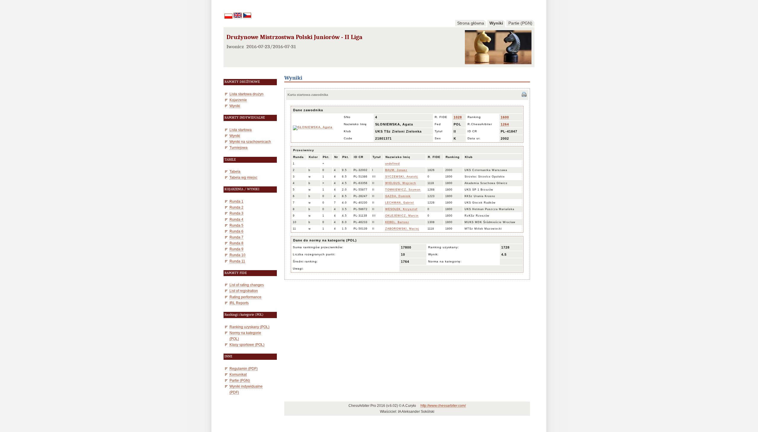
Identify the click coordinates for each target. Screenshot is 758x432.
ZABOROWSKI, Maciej (402, 228)
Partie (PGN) (520, 23)
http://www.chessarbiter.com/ (443, 405)
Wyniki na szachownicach (250, 142)
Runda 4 (236, 219)
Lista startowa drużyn (246, 94)
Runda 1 (236, 201)
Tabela (234, 171)
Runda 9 (236, 249)
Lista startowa (240, 130)
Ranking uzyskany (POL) (249, 327)
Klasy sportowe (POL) (246, 344)
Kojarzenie (238, 100)
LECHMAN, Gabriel (399, 202)
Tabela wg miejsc (243, 177)
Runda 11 (237, 261)
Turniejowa (238, 147)
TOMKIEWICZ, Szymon (402, 189)
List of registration (243, 291)
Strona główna (470, 23)
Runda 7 (236, 237)
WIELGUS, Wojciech (400, 183)
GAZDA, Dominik (398, 196)
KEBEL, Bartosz (397, 222)
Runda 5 (236, 225)
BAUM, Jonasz (396, 170)
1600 (505, 117)
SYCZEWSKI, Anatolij (401, 176)
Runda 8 (236, 243)
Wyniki (496, 23)
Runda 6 (236, 231)
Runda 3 (236, 213)
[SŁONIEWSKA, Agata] (313, 127)
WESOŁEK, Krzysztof (401, 209)
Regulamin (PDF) (243, 368)
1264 (505, 124)
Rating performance (245, 297)
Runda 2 (236, 207)
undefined (392, 163)
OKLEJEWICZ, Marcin (401, 215)
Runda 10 (237, 255)
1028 (458, 117)
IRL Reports (239, 303)
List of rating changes (246, 285)
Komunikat (238, 374)
